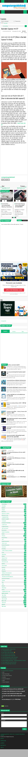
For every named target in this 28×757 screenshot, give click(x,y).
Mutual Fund (4, 558)
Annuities (4, 506)
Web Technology (5, 673)
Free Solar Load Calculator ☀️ (8, 652)
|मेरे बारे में (2, 738)
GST (3, 539)
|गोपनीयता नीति (3, 740)
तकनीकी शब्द (4, 597)
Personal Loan (5, 561)
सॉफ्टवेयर (3, 604)
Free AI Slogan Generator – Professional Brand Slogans (14, 660)
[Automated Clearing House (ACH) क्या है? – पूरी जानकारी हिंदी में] (20, 196)
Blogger (19, 220)
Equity (3, 533)
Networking (4, 559)
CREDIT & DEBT (5, 519)
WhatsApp (4, 587)
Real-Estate (4, 565)
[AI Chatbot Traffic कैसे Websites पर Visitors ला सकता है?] (4, 458)
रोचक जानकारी (4, 599)
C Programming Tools (7, 650)
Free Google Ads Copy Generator (9, 662)
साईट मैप (2, 747)
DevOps (4, 677)
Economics (4, 530)
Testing (3, 580)
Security (3, 569)
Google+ (7, 180)
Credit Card (4, 524)
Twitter (4, 180)
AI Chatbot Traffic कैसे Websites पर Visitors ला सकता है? (13, 691)
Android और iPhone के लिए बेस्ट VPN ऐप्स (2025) (16, 380)
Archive (14, 331)
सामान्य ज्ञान (4, 602)
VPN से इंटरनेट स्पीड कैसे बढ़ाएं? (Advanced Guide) (16, 387)
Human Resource (5, 545)
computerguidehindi (7, 31)
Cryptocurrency (5, 526)
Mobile (3, 556)
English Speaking (5, 532)
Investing (4, 548)
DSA (3, 672)
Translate (5, 23)
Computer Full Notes (6, 522)
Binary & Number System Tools (8, 649)
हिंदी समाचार (4, 606)
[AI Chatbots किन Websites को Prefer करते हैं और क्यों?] (4, 452)
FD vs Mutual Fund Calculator (8, 654)
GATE (3, 680)
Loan (3, 552)
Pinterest (9, 180)
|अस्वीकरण (2, 743)
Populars (5, 331)
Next (25, 195)
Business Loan (5, 515)
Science (3, 567)
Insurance (4, 546)
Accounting (5, 26)
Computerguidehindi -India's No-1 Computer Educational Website (13, 735)
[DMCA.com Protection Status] (5, 706)
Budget (3, 509)
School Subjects (5, 682)
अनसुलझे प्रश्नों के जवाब (6, 591)
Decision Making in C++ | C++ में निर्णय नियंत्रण (16, 476)
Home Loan (4, 543)
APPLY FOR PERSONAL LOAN (14, 290)
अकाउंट (3, 589)
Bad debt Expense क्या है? (9, 28)
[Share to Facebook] (7, 197)
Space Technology (6, 574)
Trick (3, 584)
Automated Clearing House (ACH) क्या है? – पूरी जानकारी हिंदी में (20, 205)
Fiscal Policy (4, 537)
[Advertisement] (14, 159)
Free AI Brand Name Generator (8, 655)
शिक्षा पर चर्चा (4, 600)
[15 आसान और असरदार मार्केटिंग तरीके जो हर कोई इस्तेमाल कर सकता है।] (4, 471)
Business (4, 511)
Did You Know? (5, 528)
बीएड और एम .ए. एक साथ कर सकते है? (13, 365)
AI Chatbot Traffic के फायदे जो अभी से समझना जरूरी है (12, 693)
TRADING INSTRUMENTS (7, 576)
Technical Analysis (6, 578)
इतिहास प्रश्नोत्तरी (5, 593)
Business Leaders (5, 513)
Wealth (3, 586)
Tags (23, 331)
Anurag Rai (3, 321)
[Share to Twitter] (9, 197)
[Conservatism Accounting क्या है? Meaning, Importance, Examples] (6, 196)
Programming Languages (7, 670)
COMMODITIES (5, 517)
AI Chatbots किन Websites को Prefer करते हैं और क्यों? (12, 689)
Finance (3, 535)
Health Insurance (5, 541)
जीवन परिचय (4, 595)
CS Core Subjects (6, 678)
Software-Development (7, 572)
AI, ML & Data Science (7, 675)
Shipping (4, 571)
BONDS (3, 507)
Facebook (2, 180)
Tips (3, 582)
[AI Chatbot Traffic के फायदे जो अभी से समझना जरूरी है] (4, 464)
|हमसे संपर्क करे (3, 745)
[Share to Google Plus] (11, 197)
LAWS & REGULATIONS (7, 550)
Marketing (4, 554)
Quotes (3, 563)
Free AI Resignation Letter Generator (10, 657)
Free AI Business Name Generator (9, 658)
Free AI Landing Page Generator (9, 663)
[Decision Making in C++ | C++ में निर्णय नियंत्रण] (4, 477)
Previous (1, 195)
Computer (4, 520)
